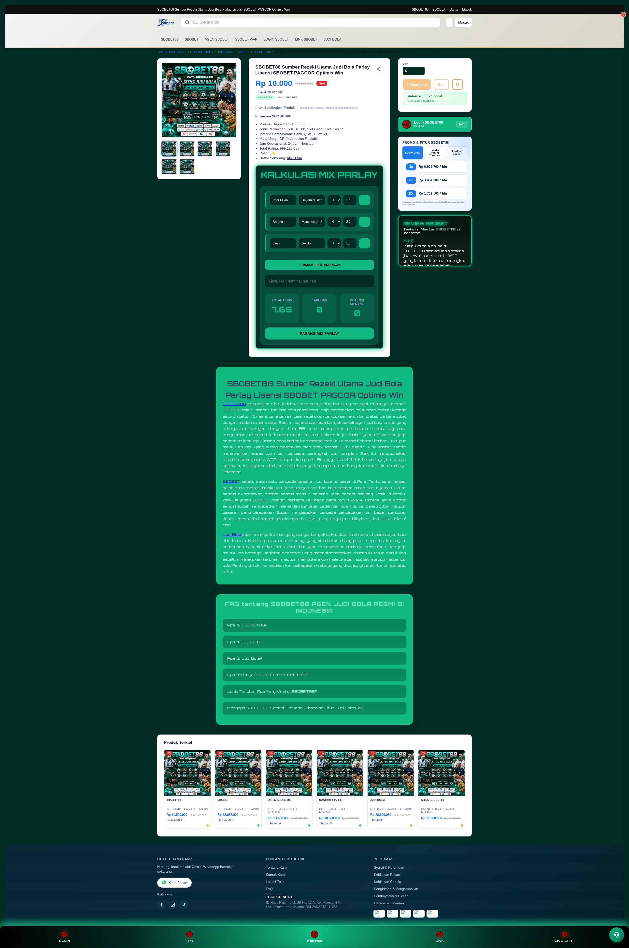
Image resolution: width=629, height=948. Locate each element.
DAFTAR (314, 941)
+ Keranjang (417, 84)
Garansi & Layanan (389, 903)
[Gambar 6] (187, 166)
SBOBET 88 (262, 52)
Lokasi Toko (275, 882)
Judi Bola (232, 534)
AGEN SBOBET (217, 39)
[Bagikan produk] (379, 69)
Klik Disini (294, 158)
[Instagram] (173, 905)
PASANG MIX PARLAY (319, 333)
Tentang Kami (276, 867)
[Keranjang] (449, 22)
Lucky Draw (412, 152)
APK (189, 941)
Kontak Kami (276, 875)
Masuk (467, 9)
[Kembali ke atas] (618, 923)
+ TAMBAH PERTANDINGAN (319, 265)
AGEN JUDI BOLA (171, 52)
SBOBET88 (420, 9)
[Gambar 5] (169, 166)
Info (461, 124)
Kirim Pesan (178, 883)
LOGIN (64, 941)
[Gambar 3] (205, 148)
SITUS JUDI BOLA (200, 52)
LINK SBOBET (306, 39)
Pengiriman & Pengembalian (396, 889)
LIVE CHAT (564, 941)
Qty (405, 63)
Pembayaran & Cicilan (391, 896)
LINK (439, 941)
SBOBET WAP (246, 39)
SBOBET (439, 9)
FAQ (269, 889)
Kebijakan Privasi (387, 875)
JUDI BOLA (332, 39)
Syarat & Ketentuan (389, 867)
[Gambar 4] (223, 148)
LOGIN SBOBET (276, 39)
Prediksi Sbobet (457, 152)
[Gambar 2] (187, 148)
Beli (441, 84)
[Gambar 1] (169, 148)
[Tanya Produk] (457, 84)
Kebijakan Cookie (387, 882)
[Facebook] (161, 905)
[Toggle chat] (616, 934)
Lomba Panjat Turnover (434, 153)
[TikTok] (184, 905)
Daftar (454, 9)
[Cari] (187, 22)
